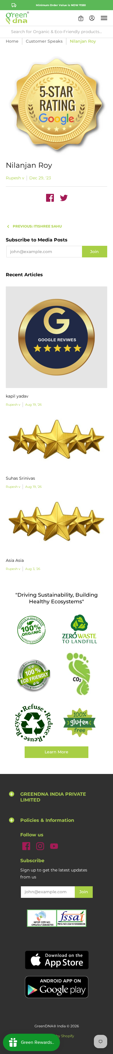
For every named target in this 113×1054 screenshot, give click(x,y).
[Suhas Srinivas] (56, 443)
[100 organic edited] (33, 629)
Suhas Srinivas (20, 478)
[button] (80, 18)
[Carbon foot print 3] (79, 675)
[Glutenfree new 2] (79, 722)
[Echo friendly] (33, 675)
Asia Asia (15, 560)
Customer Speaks (44, 41)
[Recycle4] (33, 722)
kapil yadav (17, 396)
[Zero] (79, 629)
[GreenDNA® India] (17, 18)
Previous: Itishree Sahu (37, 226)
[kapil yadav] (56, 337)
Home (12, 41)
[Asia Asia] (56, 525)
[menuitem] (80, 18)
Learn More (56, 752)
